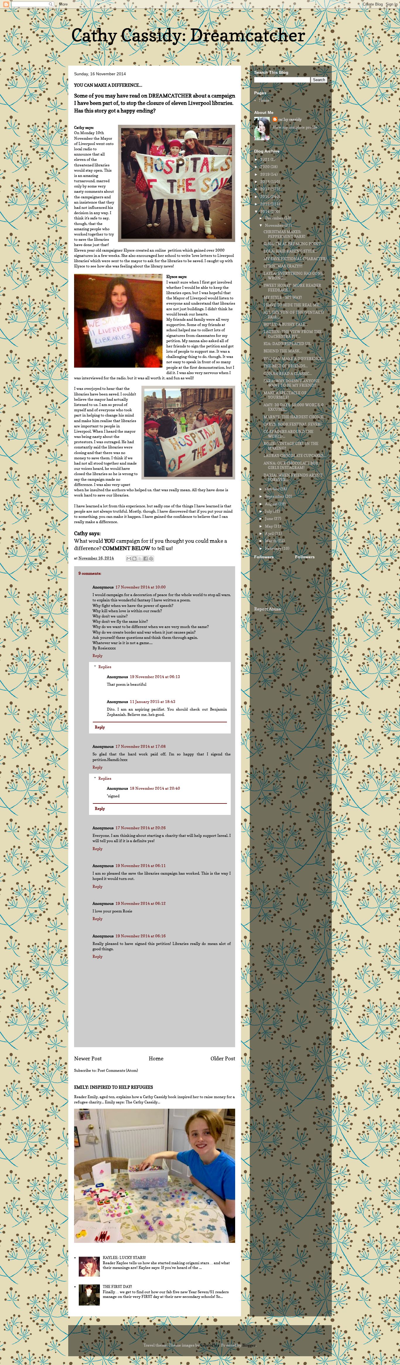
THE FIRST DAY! (117, 1286)
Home (156, 1058)
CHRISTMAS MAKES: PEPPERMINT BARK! (284, 234)
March (271, 540)
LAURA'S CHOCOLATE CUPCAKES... (295, 455)
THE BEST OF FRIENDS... (286, 366)
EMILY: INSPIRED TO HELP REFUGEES (113, 1087)
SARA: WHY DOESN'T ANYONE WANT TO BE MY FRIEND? (291, 383)
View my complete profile (295, 127)
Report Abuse (267, 609)
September (275, 496)
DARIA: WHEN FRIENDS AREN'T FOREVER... (293, 477)
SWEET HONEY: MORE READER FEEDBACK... (292, 287)
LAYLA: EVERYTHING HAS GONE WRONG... (293, 275)
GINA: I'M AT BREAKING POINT (292, 243)
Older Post (223, 1058)
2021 (265, 159)
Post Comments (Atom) (118, 1070)
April (270, 533)
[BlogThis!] (134, 559)
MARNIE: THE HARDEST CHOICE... (295, 416)
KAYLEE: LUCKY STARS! (124, 1257)
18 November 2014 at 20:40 (155, 788)
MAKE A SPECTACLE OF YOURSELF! (285, 395)
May (269, 526)
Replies (104, 666)
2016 (265, 196)
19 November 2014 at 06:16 (140, 936)
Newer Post (88, 1058)
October (272, 489)
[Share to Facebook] (145, 559)
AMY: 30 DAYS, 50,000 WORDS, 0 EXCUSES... (294, 407)
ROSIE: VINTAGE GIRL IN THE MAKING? (291, 446)
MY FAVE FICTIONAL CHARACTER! (295, 258)
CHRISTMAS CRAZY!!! (283, 266)
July (269, 511)
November (275, 225)
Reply (97, 655)
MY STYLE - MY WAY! (283, 297)
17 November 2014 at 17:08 (140, 746)
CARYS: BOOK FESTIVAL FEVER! (293, 424)
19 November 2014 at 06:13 (155, 676)
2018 (265, 181)
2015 (265, 204)
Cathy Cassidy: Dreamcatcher (188, 34)
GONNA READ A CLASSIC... (288, 373)
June (269, 518)
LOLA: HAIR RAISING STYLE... (290, 251)
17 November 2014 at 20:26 (140, 827)
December (274, 218)
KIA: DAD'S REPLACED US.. (288, 343)
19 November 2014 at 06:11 (140, 865)
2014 (265, 211)
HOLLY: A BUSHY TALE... (286, 324)
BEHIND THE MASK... (283, 351)
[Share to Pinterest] (151, 559)
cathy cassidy (290, 119)
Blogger (249, 1345)
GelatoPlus (209, 1345)
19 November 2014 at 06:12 (140, 903)
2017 (265, 189)
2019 (265, 174)
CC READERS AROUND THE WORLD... (288, 433)
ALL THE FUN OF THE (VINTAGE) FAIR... (294, 314)
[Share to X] (140, 559)
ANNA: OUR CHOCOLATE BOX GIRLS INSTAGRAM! (291, 465)
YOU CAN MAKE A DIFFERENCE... (294, 358)
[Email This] (129, 559)
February (273, 548)
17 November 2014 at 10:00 (140, 587)
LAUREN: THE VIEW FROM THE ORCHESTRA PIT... (293, 334)
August (271, 503)
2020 (265, 166)
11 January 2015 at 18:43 (152, 701)
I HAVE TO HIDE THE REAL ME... (293, 305)
